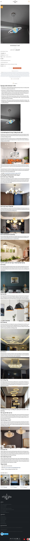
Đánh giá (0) (16, 83)
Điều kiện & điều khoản (3, 523)
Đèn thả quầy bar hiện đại (26, 76)
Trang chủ (8, 44)
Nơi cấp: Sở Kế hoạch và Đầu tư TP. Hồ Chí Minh (6, 508)
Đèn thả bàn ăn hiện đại (6, 72)
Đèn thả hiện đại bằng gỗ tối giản (19, 72)
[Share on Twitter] (14, 79)
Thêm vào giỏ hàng (17, 68)
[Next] (29, 481)
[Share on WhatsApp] (11, 79)
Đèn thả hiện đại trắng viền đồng (18, 74)
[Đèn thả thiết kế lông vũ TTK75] (15, 479)
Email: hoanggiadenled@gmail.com (5, 512)
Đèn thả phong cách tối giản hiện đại (5, 76)
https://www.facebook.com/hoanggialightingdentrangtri (12, 467)
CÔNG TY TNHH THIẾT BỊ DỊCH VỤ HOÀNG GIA (6, 504)
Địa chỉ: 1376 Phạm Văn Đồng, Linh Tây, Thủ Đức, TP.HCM (7, 509)
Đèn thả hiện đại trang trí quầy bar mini (9, 74)
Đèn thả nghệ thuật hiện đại (20, 75)
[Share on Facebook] (13, 79)
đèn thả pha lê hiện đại (26, 75)
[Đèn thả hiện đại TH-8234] (5, 479)
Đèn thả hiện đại (21, 44)
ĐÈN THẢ (17, 44)
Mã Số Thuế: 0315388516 (4, 505)
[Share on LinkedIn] (18, 79)
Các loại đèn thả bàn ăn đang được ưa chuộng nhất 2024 (13, 173)
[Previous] (0, 481)
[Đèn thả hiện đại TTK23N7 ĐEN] (24, 479)
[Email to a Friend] (15, 79)
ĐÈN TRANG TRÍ (13, 44)
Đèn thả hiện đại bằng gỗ (12, 72)
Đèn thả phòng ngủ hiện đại (20, 76)
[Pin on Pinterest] (17, 79)
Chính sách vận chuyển (3, 519)
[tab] (13, 83)
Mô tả (13, 83)
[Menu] (1, 2)
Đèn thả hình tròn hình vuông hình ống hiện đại (6, 75)
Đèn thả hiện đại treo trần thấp (25, 74)
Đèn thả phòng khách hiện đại (12, 76)
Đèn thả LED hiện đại (14, 75)
